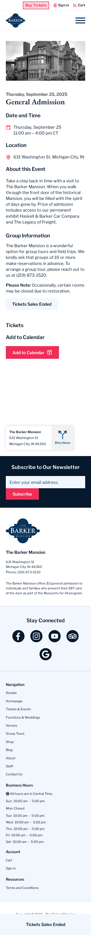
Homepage (14, 701)
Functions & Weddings (23, 717)
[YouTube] (55, 640)
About (10, 758)
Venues (11, 725)
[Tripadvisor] (72, 640)
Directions (62, 443)
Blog (9, 750)
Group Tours (15, 733)
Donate (11, 693)
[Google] (46, 658)
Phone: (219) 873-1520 (23, 572)
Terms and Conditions (22, 888)
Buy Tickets (36, 5)
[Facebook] (18, 640)
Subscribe (22, 494)
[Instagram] (36, 640)
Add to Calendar (28, 352)
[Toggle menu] (80, 20)
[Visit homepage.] (15, 20)
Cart (9, 860)
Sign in (11, 868)
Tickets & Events (18, 709)
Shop (10, 742)
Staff (9, 766)
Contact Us (14, 774)
